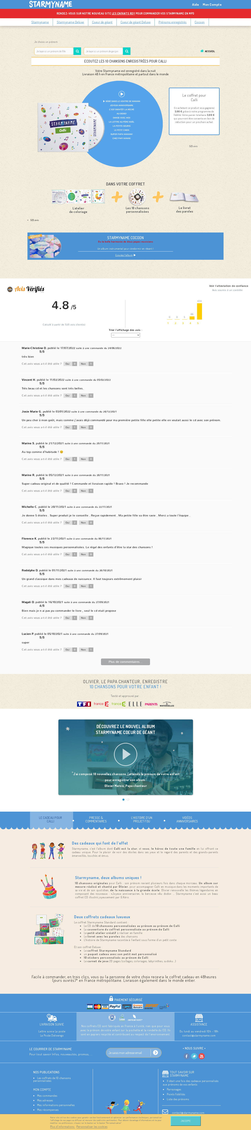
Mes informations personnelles (56, 1105)
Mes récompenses (48, 1109)
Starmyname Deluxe (70, 22)
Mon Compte (212, 4)
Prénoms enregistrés (173, 22)
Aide (195, 4)
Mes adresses (45, 1100)
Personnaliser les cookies (91, 1126)
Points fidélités (176, 1094)
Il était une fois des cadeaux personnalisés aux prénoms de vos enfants (190, 1082)
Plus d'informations (62, 1126)
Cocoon (200, 22)
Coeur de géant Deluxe (136, 22)
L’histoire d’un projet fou (141, 819)
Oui (70, 364)
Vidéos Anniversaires (187, 819)
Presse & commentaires (96, 819)
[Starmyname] (52, 4)
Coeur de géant (102, 22)
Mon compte (42, 1090)
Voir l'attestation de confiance (228, 286)
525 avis (34, 220)
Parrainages (174, 1089)
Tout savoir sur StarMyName (182, 1074)
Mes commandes (47, 1095)
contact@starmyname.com (188, 1112)
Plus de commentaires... (126, 662)
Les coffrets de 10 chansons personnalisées (52, 1079)
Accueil (210, 51)
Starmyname (40, 22)
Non (86, 364)
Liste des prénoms (178, 1099)
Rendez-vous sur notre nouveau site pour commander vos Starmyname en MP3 (125, 13)
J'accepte (186, 1120)
